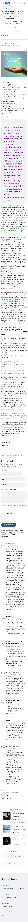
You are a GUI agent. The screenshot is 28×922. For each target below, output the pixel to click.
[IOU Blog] (6, 3)
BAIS (15, 28)
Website (3, 484)
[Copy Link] (7, 35)
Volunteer (17, 32)
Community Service (20, 30)
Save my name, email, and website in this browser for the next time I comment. (15, 506)
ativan (3, 790)
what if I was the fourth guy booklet (13, 888)
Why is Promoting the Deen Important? (18, 816)
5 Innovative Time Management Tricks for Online (19, 829)
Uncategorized (11, 43)
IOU (3, 916)
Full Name (4, 470)
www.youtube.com (12, 672)
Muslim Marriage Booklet (10, 897)
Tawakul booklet (7, 906)
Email (3, 479)
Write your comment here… (9, 489)
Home (3, 43)
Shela (8, 720)
